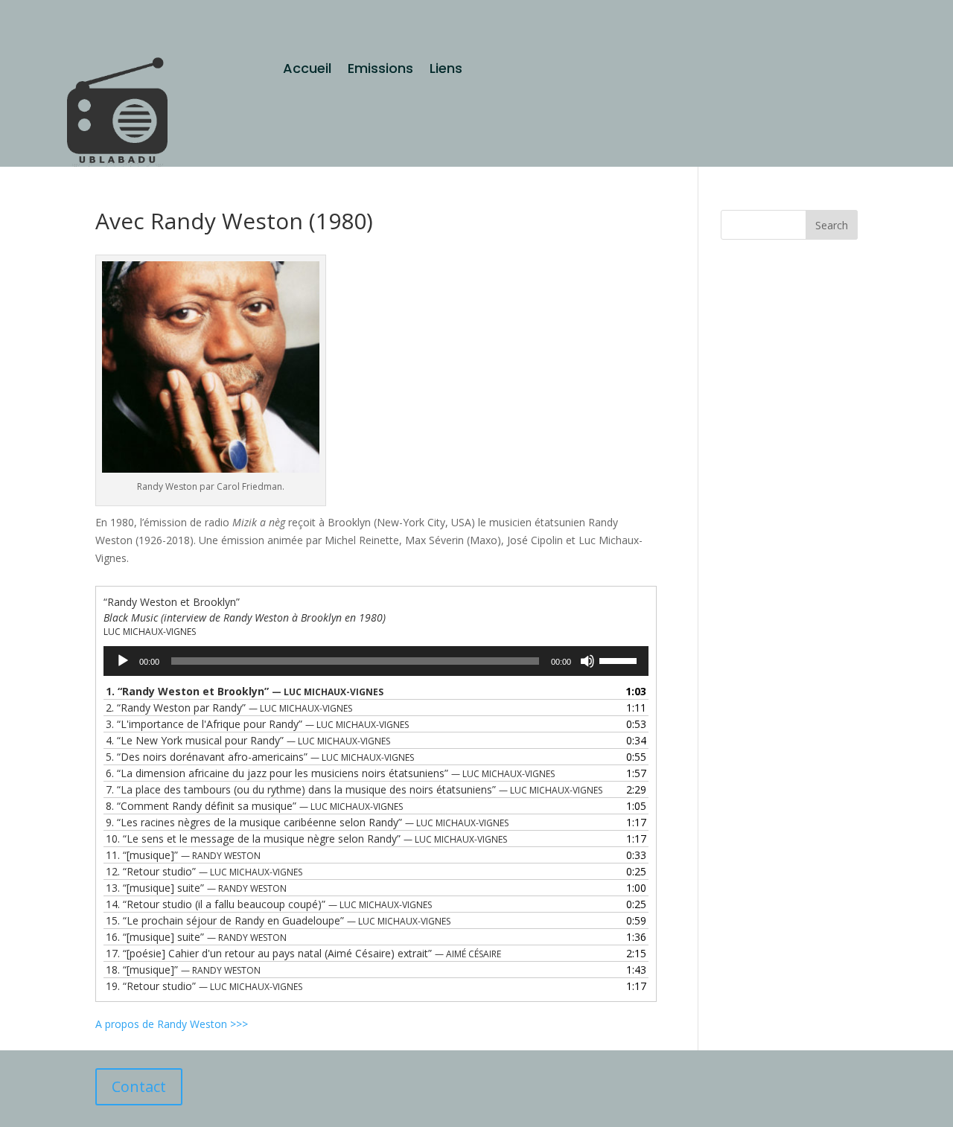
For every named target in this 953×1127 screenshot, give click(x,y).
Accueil (307, 70)
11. (183, 855)
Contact (139, 1086)
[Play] (122, 661)
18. (183, 969)
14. (269, 904)
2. (229, 707)
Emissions (380, 70)
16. (196, 937)
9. (307, 822)
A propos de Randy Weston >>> (171, 1024)
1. (244, 691)
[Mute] (587, 661)
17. (303, 953)
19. (204, 986)
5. (260, 757)
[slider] (620, 659)
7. (354, 789)
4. (248, 740)
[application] (375, 661)
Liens (446, 70)
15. (278, 920)
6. (330, 773)
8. (254, 806)
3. (257, 724)
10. (306, 838)
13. (196, 888)
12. (204, 871)
